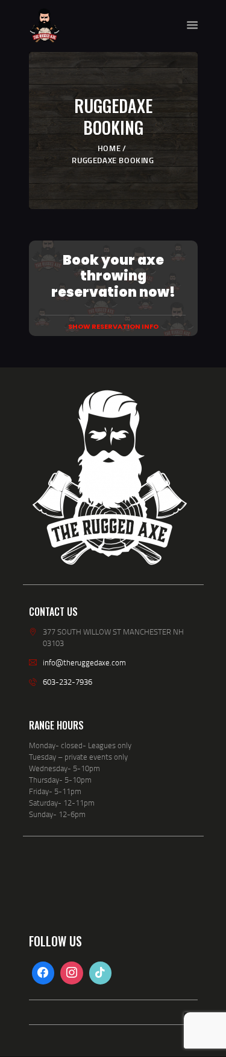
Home (109, 148)
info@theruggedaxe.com (84, 662)
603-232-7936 (67, 681)
